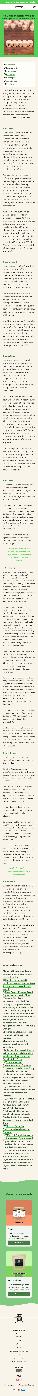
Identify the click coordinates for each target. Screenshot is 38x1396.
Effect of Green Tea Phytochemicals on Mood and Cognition (16, 1129)
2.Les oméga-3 (11, 68)
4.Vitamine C (10, 74)
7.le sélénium (10, 84)
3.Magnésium (11, 71)
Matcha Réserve (14, 1280)
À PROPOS (19, 1344)
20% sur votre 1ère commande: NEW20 (19, 2)
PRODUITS (19, 1337)
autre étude (23, 212)
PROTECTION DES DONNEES (19, 1351)
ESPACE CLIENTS (19, 1358)
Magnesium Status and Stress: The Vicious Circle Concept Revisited (18, 1035)
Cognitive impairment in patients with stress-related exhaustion (15, 1044)
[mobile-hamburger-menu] (3, 7)
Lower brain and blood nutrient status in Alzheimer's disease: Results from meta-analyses (19, 1154)
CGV (19, 1354)
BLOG (19, 1347)
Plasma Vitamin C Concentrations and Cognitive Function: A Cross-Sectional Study (18, 1065)
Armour (11, 1229)
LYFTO (19, 7)
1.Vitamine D (11, 65)
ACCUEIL (19, 1333)
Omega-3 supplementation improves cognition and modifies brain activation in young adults (18, 1008)
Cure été (11, 746)
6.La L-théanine (11, 81)
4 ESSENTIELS (19, 1340)
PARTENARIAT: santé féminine (19, 1362)
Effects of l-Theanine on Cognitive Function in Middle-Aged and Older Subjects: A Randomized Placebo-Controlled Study (18, 1117)
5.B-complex (11, 78)
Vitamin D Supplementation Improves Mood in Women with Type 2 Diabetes (17, 974)
